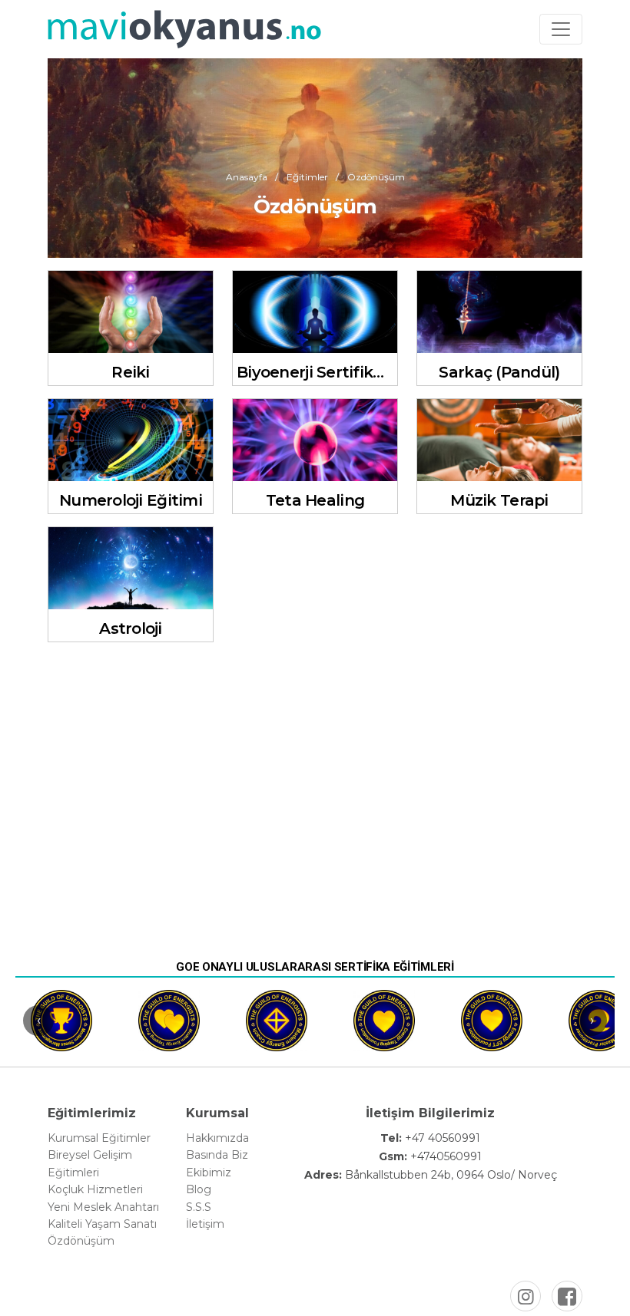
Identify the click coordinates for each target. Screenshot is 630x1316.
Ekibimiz (208, 1172)
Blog (198, 1189)
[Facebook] (567, 1296)
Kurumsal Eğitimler (99, 1138)
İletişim (205, 1224)
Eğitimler (307, 176)
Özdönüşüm (81, 1241)
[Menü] (560, 29)
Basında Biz (217, 1155)
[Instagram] (525, 1296)
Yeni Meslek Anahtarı (103, 1207)
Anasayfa (246, 176)
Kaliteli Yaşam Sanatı (102, 1224)
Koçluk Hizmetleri (95, 1189)
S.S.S (198, 1207)
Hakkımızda (217, 1138)
